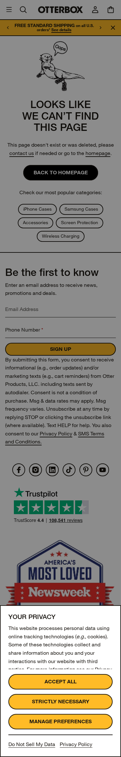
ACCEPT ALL (60, 682)
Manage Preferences (60, 721)
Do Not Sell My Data (31, 744)
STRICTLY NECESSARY (60, 701)
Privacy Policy (76, 744)
